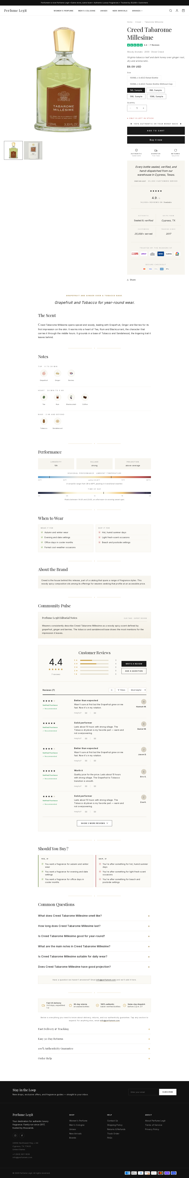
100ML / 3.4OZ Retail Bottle (145, 78)
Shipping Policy (115, 1125)
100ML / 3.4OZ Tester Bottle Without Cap (153, 85)
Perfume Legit (15, 10)
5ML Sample (136, 96)
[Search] (170, 10)
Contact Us (112, 1120)
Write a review (134, 664)
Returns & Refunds (116, 1129)
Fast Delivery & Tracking (53, 1029)
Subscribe (167, 1092)
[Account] (176, 10)
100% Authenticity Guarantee (55, 1048)
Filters (122, 690)
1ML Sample (136, 90)
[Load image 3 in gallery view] (33, 150)
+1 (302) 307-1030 (21, 1154)
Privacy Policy (152, 1129)
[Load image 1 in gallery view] (13, 150)
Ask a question (134, 671)
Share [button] (133, 280)
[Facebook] (21, 1135)
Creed (138, 22)
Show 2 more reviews (93, 823)
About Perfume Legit (155, 1120)
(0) (86, 713)
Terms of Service (153, 1125)
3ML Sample (155, 90)
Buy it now (156, 140)
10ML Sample (156, 96)
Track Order (113, 1133)
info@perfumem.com (106, 980)
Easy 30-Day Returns (50, 1038)
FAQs (109, 1138)
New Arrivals (120, 11)
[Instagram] (15, 1135)
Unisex (104, 11)
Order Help (45, 1058)
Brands (136, 11)
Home (129, 22)
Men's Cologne (86, 11)
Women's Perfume (63, 11)
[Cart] (183, 10)
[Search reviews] (112, 690)
